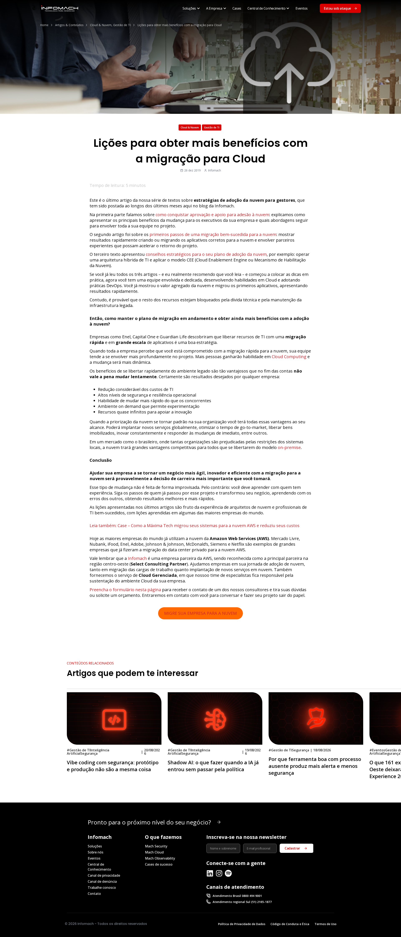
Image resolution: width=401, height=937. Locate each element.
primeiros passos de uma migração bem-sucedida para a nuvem (213, 234)
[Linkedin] (209, 873)
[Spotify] (228, 873)
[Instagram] (219, 873)
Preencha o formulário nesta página (125, 589)
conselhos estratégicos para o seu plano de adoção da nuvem (206, 254)
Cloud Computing (289, 356)
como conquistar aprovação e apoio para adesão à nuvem (212, 214)
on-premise (289, 447)
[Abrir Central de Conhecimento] (287, 8)
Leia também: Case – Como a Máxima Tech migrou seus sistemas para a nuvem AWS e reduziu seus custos (194, 525)
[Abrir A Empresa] (224, 8)
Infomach (137, 558)
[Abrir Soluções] (198, 8)
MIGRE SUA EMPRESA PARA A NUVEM (200, 613)
